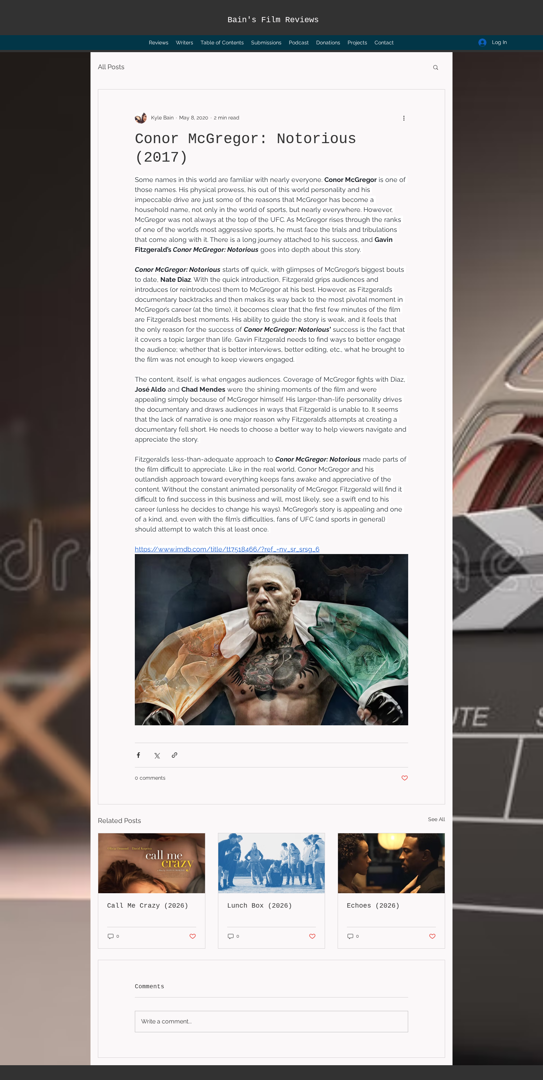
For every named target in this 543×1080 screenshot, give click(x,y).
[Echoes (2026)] (391, 863)
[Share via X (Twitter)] (156, 755)
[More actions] (403, 117)
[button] (435, 67)
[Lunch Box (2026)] (271, 863)
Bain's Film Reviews (273, 20)
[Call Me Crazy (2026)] (151, 863)
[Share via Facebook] (138, 755)
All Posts (111, 67)
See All (436, 819)
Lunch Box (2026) (259, 905)
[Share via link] (174, 755)
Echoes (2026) (373, 905)
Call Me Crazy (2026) (147, 905)
